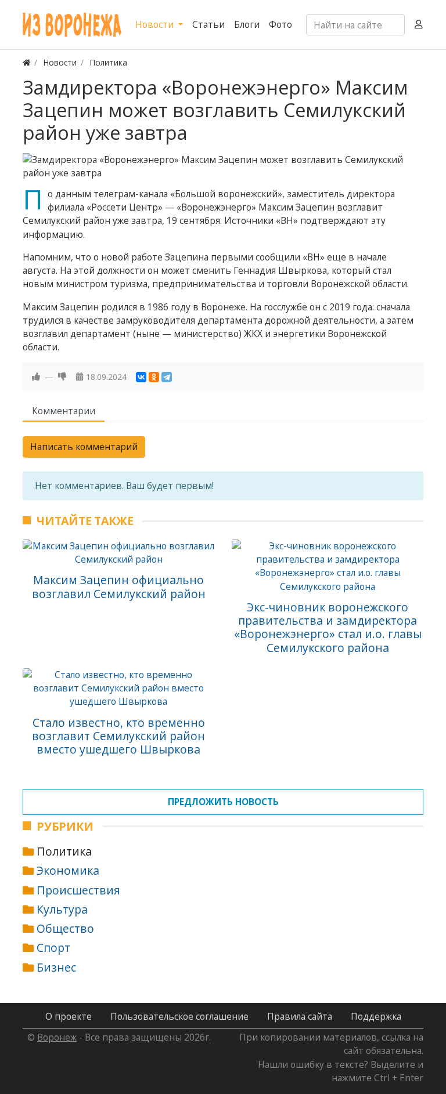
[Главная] (27, 62)
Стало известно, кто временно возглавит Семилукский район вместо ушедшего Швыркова (118, 736)
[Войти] (418, 24)
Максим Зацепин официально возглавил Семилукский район (119, 586)
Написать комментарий (84, 446)
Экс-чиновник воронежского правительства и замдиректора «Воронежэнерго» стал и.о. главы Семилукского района (328, 627)
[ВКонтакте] (141, 377)
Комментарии (63, 410)
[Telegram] (166, 377)
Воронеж (57, 1037)
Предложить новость (223, 801)
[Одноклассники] (154, 377)
